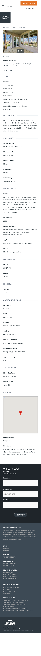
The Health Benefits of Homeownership (13, 602)
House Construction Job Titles (11, 587)
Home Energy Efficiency (9, 575)
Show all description (10, 131)
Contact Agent (20, 515)
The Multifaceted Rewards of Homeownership (15, 600)
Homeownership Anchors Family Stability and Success (17, 610)
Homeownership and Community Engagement (15, 608)
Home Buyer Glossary (9, 591)
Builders (9, 6)
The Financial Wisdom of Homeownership (14, 604)
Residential (6, 28)
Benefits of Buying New (9, 579)
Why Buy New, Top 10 (8, 573)
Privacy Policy (16, 628)
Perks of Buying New (8, 606)
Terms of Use (6, 628)
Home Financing (7, 589)
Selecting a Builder (8, 566)
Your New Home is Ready (9, 557)
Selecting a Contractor (9, 564)
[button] (3, 6)
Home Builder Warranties (10, 577)
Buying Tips (6, 550)
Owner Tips (6, 548)
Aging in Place (7, 593)
